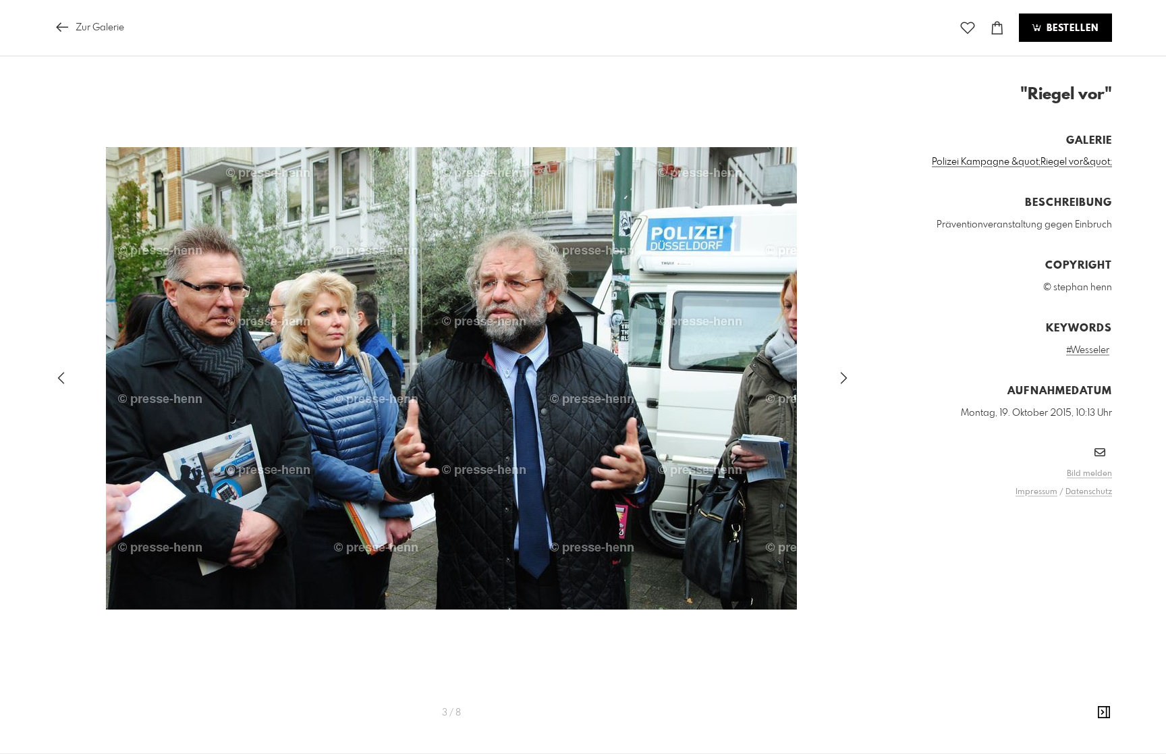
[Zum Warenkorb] (997, 28)
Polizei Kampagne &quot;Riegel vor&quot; (1022, 162)
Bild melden (1089, 474)
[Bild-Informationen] (1104, 712)
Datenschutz (1088, 492)
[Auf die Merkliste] (968, 28)
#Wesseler (1087, 350)
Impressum (1036, 492)
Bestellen (1071, 28)
